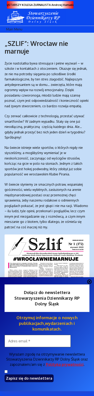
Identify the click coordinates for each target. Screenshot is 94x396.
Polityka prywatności (65, 364)
